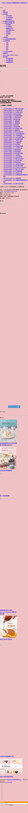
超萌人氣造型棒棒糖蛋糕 (6, 776)
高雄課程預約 (9, 62)
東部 (7, 48)
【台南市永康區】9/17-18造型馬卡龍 (12, 148)
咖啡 (7, 35)
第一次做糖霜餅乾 (5, 495)
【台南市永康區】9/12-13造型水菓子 (12, 140)
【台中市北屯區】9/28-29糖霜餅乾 (12, 178)
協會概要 (5, 14)
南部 (7, 46)
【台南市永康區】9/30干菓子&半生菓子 (13, 183)
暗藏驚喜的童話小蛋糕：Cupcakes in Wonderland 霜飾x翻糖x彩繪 (8, 612)
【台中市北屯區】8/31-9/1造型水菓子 (12, 112)
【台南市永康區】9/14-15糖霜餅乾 (12, 142)
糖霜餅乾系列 (9, 28)
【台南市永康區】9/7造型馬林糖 (11, 126)
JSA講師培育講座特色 (9, 21)
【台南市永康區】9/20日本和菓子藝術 (13, 153)
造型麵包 (8, 33)
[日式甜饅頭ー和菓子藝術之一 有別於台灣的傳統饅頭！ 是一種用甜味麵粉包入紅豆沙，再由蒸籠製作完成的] (14, 227)
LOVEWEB (9, 782)
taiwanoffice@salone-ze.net (10, 191)
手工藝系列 (9, 26)
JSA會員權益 (9, 17)
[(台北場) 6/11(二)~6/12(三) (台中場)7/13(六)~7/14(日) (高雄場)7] (14, 401)
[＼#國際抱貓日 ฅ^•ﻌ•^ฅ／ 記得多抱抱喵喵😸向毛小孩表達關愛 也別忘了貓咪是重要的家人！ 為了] (14, 327)
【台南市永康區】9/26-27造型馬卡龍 (12, 173)
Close (1, 7)
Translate (11, 804)
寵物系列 (8, 31)
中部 (7, 44)
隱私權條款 (9, 19)
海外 (7, 49)
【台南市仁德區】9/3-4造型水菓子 (12, 117)
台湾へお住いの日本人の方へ (11, 55)
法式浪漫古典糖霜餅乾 (6, 470)
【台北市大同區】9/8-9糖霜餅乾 (11, 130)
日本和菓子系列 (10, 30)
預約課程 (5, 56)
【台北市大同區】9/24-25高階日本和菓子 (14, 164)
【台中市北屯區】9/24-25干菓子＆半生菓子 (14, 167)
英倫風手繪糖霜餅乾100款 (7, 756)
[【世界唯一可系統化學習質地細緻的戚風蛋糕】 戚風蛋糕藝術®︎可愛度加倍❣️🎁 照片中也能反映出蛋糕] (14, 308)
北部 (7, 42)
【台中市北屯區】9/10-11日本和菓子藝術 (14, 133)
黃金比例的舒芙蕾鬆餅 (6, 639)
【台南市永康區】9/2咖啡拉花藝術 (12, 114)
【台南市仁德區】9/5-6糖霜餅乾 (11, 123)
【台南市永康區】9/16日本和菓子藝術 (13, 146)
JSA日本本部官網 (7, 51)
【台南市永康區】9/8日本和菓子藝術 (12, 128)
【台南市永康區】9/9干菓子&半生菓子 (13, 132)
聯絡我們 (5, 53)
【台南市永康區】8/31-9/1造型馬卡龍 (12, 110)
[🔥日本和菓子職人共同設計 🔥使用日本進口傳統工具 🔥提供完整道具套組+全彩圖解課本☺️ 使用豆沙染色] (14, 346)
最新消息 (5, 12)
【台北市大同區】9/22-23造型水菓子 (12, 160)
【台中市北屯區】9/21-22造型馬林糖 (12, 157)
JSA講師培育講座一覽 (9, 23)
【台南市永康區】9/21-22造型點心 (12, 155)
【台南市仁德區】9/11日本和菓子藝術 (13, 139)
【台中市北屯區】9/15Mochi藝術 (11, 144)
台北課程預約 (9, 58)
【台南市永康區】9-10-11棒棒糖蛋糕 (12, 135)
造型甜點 (8, 24)
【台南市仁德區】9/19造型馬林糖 (12, 151)
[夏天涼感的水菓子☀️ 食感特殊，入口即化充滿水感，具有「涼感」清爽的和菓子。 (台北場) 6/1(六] (14, 363)
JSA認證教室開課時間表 (9, 39)
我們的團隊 (9, 15)
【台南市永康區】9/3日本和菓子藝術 (12, 115)
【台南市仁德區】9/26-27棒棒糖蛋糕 (12, 171)
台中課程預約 (9, 60)
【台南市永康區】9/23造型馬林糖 (12, 162)
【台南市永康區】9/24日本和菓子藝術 (13, 165)
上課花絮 (5, 37)
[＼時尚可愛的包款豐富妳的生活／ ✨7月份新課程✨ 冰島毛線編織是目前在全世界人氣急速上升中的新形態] (14, 284)
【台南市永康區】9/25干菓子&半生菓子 (13, 169)
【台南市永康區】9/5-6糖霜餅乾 (11, 121)
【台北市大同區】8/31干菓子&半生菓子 (13, 108)
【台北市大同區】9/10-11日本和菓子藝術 (14, 137)
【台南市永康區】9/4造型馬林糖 (11, 119)
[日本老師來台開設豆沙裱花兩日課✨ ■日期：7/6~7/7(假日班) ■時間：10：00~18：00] (14, 384)
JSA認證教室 (6, 40)
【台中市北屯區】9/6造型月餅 (11, 124)
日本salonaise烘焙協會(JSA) (14, 779)
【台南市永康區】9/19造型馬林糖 (12, 149)
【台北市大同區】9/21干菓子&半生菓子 (13, 158)
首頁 (4, 10)
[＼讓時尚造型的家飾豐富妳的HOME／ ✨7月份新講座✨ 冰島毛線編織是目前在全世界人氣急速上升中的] (14, 253)
